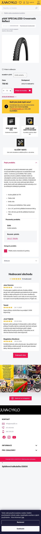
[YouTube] (14, 437)
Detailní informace (8, 96)
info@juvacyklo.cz (17, 109)
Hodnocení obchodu (20, 274)
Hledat (36, 8)
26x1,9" (9, 238)
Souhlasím (20, 529)
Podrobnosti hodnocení (27, 25)
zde (22, 517)
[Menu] (38, 2)
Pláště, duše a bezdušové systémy (19, 251)
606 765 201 (10, 431)
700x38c (15, 238)
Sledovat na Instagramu (22, 398)
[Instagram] (8, 437)
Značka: (7, 31)
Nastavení (20, 522)
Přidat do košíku (21, 90)
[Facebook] (3, 437)
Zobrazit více (20, 355)
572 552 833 (10, 427)
